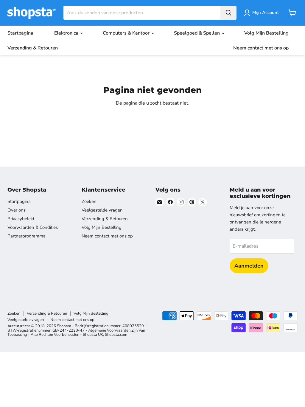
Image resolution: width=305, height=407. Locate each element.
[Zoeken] (228, 13)
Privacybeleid (20, 219)
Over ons (16, 210)
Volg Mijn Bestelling (266, 33)
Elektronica (67, 33)
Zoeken (89, 201)
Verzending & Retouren (32, 48)
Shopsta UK (93, 334)
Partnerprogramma (26, 236)
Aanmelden (249, 265)
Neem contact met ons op (261, 48)
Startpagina (20, 33)
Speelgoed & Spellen (197, 33)
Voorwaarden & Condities (32, 227)
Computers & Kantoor (127, 33)
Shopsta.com (116, 334)
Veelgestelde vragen (102, 210)
